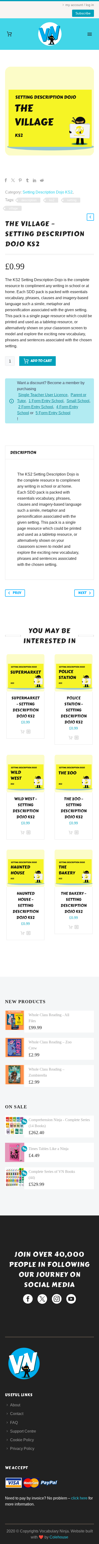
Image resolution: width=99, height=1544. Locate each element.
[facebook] (28, 1299)
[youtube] (71, 1299)
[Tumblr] (27, 180)
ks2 (51, 200)
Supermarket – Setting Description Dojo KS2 (25, 707)
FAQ (14, 1423)
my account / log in (79, 5)
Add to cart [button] (23, 732)
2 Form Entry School (35, 407)
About (15, 1405)
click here (79, 1498)
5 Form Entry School (53, 413)
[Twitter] (13, 180)
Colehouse (59, 1537)
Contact (16, 1414)
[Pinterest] (20, 180)
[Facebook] (6, 180)
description (29, 200)
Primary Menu (89, 34)
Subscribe (83, 13)
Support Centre (23, 1431)
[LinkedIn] (35, 180)
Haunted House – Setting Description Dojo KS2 (25, 906)
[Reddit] (42, 180)
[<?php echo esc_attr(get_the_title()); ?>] (28, 732)
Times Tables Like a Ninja (48, 1149)
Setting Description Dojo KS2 (48, 192)
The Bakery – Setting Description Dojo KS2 (74, 903)
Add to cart (41, 360)
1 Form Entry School (46, 401)
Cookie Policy (22, 1440)
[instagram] (57, 1299)
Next (82, 592)
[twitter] (42, 1299)
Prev (17, 592)
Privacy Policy (22, 1449)
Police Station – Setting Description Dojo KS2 (74, 710)
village (13, 208)
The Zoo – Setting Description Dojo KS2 (74, 808)
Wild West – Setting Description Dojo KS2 (25, 808)
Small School (78, 401)
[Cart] (9, 34)
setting (71, 200)
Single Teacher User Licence (43, 395)
